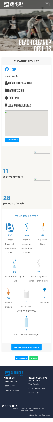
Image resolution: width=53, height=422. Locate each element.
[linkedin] (16, 406)
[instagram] (10, 406)
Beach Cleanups (10, 386)
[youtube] (13, 406)
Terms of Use (26, 409)
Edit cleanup (12, 139)
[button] (26, 121)
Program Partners (11, 390)
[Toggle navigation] (47, 4)
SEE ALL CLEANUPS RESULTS (26, 347)
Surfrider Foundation (14, 374)
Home (34, 358)
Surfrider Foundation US (13, 4)
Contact (15, 409)
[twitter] (3, 406)
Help (38, 393)
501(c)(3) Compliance (28, 411)
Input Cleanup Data (36, 388)
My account (22, 358)
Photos (31, 393)
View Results (33, 384)
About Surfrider (10, 381)
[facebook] (6, 406)
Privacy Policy (38, 409)
